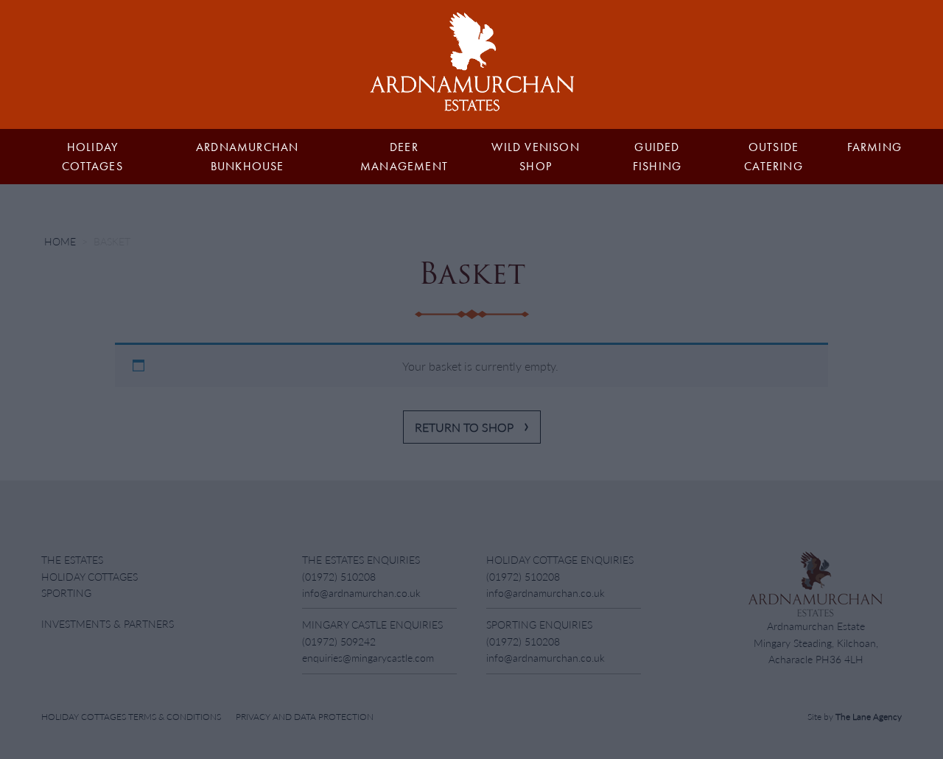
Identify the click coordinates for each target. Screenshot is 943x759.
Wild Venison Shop (535, 156)
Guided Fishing (657, 156)
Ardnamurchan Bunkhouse (247, 156)
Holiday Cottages (92, 156)
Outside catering (773, 156)
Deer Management (404, 156)
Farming (874, 147)
